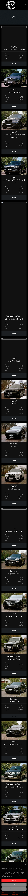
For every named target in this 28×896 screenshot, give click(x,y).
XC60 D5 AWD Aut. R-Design (14, 48)
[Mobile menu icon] (26, 5)
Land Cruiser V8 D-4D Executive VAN (14, 180)
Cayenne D (14, 444)
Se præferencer (14, 889)
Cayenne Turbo (14, 572)
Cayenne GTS (14, 700)
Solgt (14, 64)
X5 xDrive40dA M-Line (14, 828)
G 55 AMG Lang (14, 657)
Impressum (24, 892)
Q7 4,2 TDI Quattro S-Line (14, 742)
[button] (26, 864)
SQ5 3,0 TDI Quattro (14, 359)
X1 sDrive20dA (14, 402)
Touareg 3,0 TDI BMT (14, 529)
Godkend (14, 880)
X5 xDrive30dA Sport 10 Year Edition (14, 135)
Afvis (14, 884)
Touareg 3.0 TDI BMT (14, 614)
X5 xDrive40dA (14, 487)
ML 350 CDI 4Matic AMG (14, 317)
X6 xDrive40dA (14, 90)
